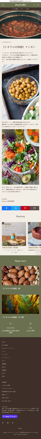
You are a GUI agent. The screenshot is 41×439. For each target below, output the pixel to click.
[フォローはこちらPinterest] (13, 423)
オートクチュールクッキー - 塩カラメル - (14, 250)
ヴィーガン (5, 354)
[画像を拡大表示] (20, 92)
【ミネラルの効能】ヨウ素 (13, 317)
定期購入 (4, 364)
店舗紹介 (4, 370)
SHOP (27, 9)
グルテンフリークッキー (8, 348)
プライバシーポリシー (7, 388)
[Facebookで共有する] (6, 208)
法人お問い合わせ (6, 401)
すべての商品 (15, 9)
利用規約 (4, 382)
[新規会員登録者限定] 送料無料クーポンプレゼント (20, 1)
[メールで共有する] (34, 208)
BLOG (3, 373)
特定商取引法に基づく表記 (9, 391)
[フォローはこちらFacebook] (3, 423)
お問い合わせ (5, 398)
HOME (3, 342)
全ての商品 (5, 345)
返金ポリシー (5, 394)
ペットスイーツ (6, 357)
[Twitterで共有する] (15, 208)
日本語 (19, 428)
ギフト (22, 9)
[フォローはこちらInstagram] (8, 423)
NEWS (3, 376)
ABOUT (4, 367)
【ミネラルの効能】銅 (11, 288)
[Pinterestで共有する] (25, 208)
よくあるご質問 (30, 330)
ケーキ (3, 351)
